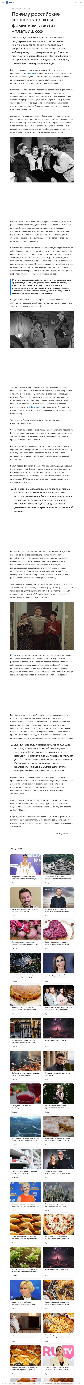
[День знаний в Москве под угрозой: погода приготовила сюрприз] (58, 1098)
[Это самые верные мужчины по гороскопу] (58, 1066)
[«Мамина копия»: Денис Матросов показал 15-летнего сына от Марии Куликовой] (25, 1295)
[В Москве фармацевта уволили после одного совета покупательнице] (25, 1164)
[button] (42, 160)
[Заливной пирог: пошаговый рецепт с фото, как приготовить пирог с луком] (25, 1000)
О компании (11, 1383)
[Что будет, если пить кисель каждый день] (25, 1098)
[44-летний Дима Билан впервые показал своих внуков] (25, 902)
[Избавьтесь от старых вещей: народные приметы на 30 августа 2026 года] (25, 1033)
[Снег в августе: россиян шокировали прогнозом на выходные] (58, 1197)
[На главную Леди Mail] (11, 2)
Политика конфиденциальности (66, 1383)
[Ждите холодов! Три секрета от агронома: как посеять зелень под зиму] (25, 1262)
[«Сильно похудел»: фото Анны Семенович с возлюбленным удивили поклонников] (58, 1360)
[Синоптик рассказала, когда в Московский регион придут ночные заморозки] (25, 968)
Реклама (19, 1383)
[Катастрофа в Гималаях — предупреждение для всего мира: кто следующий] (58, 869)
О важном (27, 9)
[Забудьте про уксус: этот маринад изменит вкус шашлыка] (25, 1066)
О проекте (33, 1383)
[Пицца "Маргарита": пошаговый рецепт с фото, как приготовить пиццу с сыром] (58, 1328)
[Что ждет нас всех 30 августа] (58, 1262)
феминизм (32, 73)
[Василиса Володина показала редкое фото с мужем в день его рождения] (25, 1197)
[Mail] (7, 2)
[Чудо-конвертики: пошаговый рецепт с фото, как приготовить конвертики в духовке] (25, 1229)
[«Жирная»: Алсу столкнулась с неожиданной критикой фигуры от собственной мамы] (25, 869)
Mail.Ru (4, 1383)
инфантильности (36, 407)
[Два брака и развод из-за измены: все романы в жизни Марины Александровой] (58, 1000)
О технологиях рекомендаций (47, 1383)
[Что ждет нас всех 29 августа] (58, 1033)
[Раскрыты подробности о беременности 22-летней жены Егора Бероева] (58, 1164)
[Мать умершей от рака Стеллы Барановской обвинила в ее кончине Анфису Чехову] (58, 968)
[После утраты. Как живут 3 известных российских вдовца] (58, 902)
